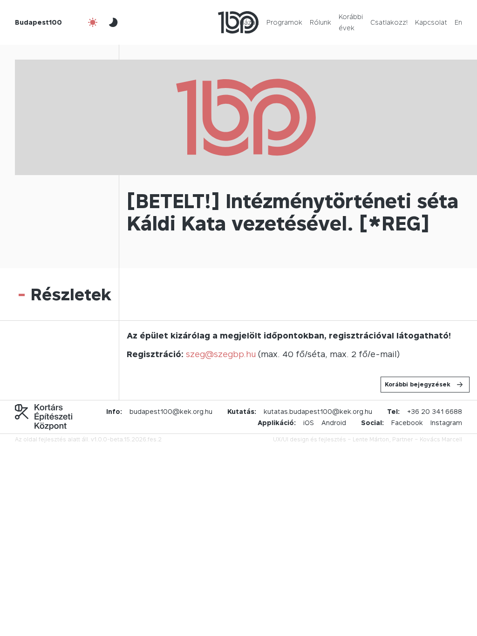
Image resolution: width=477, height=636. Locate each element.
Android (333, 422)
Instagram (446, 422)
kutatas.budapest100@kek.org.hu (318, 411)
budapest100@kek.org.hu (170, 411)
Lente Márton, (372, 439)
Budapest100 (38, 22)
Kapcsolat (431, 22)
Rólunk (320, 22)
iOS (308, 422)
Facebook (407, 422)
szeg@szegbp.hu (221, 354)
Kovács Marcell (441, 439)
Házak (249, 22)
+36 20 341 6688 (434, 411)
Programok (284, 22)
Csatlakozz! (389, 22)
